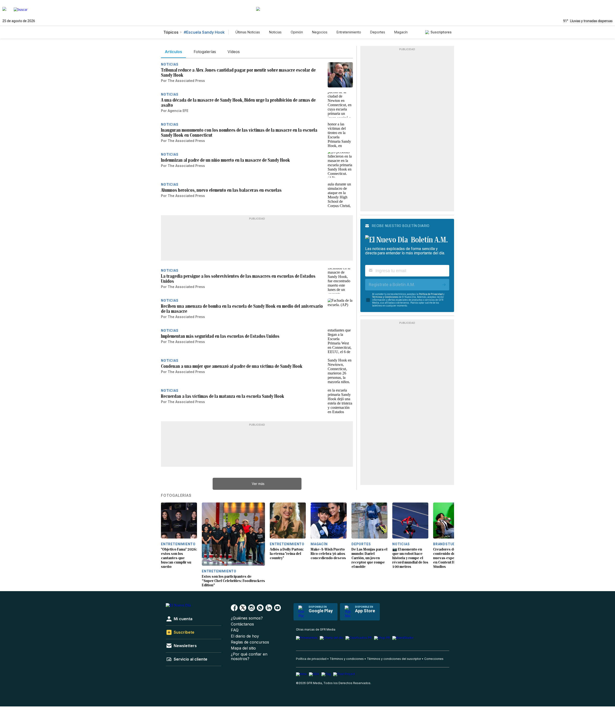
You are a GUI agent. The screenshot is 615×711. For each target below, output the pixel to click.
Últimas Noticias (247, 32)
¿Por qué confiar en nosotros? (249, 656)
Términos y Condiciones (385, 297)
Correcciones (433, 659)
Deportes (377, 32)
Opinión (297, 32)
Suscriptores (441, 32)
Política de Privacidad (431, 294)
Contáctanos (242, 624)
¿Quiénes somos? (247, 618)
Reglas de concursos (250, 642)
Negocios (319, 32)
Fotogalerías (176, 495)
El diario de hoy (245, 636)
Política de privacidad (311, 659)
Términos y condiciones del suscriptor (394, 659)
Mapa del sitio (243, 648)
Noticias (275, 32)
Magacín (401, 32)
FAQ (235, 630)
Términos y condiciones (347, 659)
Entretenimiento (349, 32)
